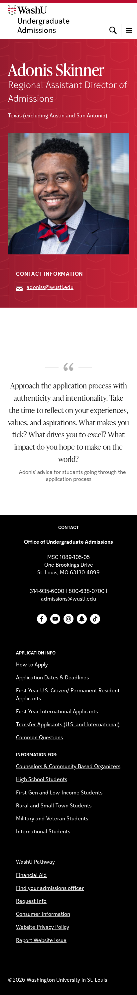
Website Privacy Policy (42, 927)
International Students (43, 832)
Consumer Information (43, 914)
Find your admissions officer (50, 888)
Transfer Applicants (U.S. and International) (68, 725)
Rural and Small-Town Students (53, 806)
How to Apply (32, 665)
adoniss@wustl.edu (50, 287)
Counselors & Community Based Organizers (68, 767)
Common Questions (39, 738)
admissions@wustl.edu (68, 599)
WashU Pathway (35, 862)
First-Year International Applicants (57, 712)
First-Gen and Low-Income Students (59, 793)
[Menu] (129, 21)
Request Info (31, 901)
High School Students (41, 779)
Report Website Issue (41, 940)
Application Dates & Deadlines (52, 678)
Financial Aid (31, 875)
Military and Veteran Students (52, 819)
